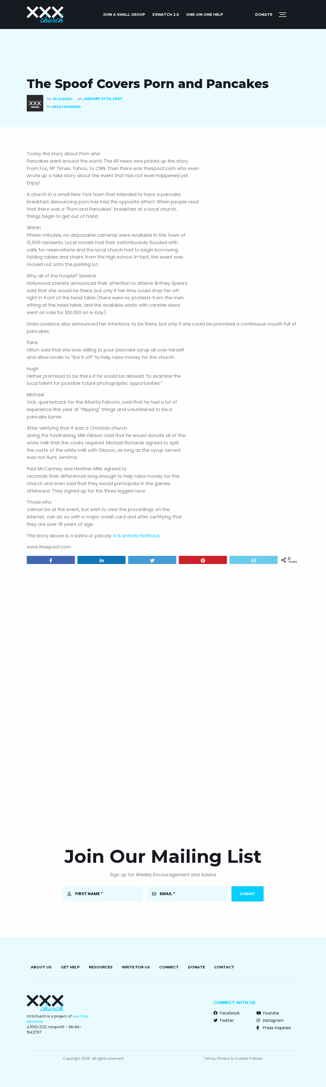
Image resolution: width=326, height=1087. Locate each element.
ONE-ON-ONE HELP (204, 14)
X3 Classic (62, 98)
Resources (101, 967)
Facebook (229, 1013)
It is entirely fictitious (136, 535)
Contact (224, 967)
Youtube (270, 1013)
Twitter (226, 1020)
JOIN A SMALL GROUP (124, 14)
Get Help (70, 967)
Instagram (272, 1020)
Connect (169, 967)
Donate (263, 14)
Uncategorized (66, 106)
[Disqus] (163, 633)
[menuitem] (124, 14)
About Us (41, 967)
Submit (247, 894)
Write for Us (136, 967)
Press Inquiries (276, 1028)
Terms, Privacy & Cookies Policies (233, 1058)
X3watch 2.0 (165, 14)
